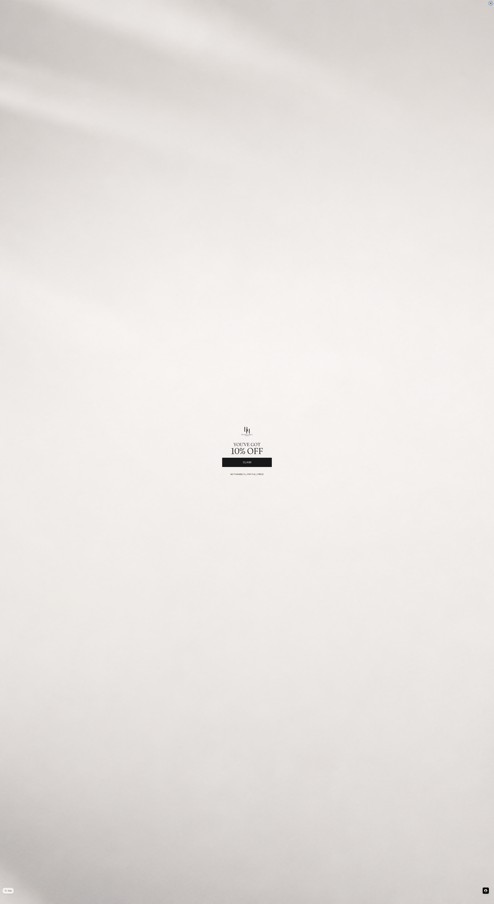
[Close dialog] (490, 3)
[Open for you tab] (486, 891)
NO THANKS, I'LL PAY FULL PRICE (247, 474)
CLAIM (247, 462)
